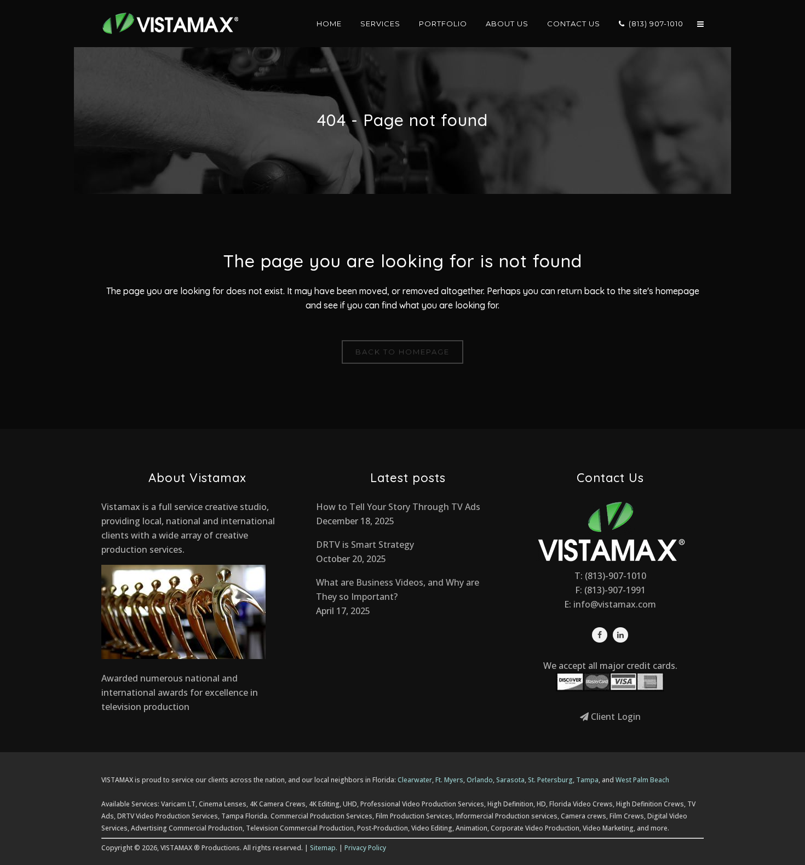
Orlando (480, 779)
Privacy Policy (365, 847)
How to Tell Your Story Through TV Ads (398, 507)
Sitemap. (323, 847)
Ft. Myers (449, 779)
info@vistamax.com (614, 604)
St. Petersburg (550, 779)
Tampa (587, 779)
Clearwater (415, 779)
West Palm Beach (642, 779)
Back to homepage (402, 351)
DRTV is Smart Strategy (365, 545)
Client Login (615, 717)
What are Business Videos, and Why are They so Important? (397, 589)
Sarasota (510, 779)
